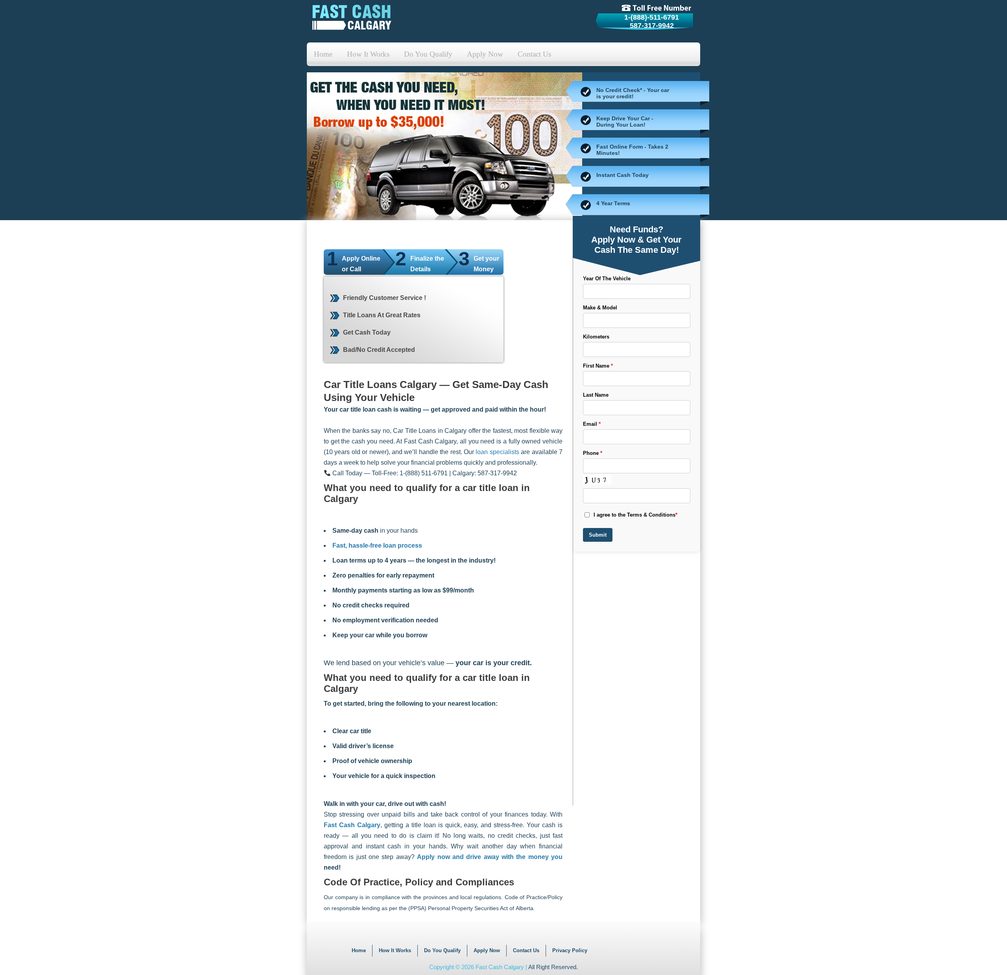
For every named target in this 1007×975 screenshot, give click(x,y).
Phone (592, 453)
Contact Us (534, 54)
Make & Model (600, 308)
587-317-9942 (652, 25)
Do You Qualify (428, 54)
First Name (598, 366)
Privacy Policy (569, 950)
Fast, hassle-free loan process (377, 545)
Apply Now (485, 54)
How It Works (368, 54)
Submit (598, 535)
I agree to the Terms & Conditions (635, 515)
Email (592, 424)
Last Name (596, 395)
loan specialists (497, 452)
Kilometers (596, 337)
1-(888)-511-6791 (651, 17)
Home (323, 54)
